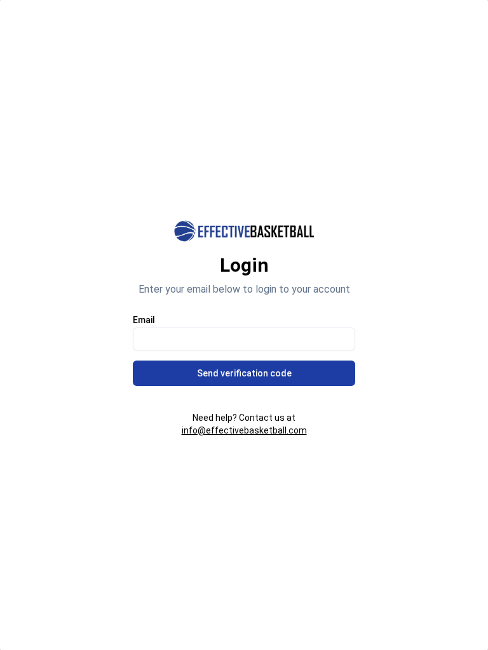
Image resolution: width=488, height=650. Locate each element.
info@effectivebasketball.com (244, 430)
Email (144, 320)
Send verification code (244, 373)
